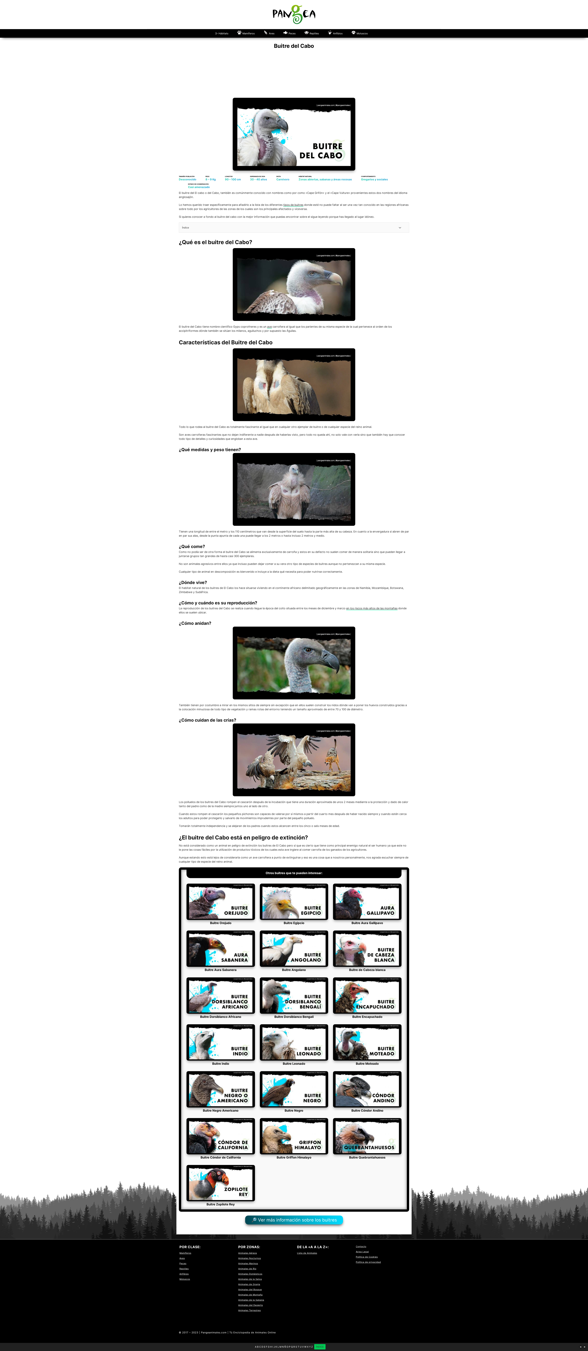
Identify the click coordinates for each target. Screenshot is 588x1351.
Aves (271, 33)
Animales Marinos (248, 1263)
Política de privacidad (368, 1262)
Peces (292, 33)
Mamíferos (248, 33)
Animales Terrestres (249, 1310)
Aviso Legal (362, 1251)
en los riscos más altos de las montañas (372, 608)
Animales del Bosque (250, 1289)
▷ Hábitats (221, 33)
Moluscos (362, 33)
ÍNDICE (320, 1346)
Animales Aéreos (247, 1253)
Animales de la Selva (250, 1279)
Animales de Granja (249, 1284)
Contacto (361, 1246)
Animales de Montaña (250, 1294)
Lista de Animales (307, 1253)
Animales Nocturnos (249, 1258)
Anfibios (338, 33)
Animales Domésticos (250, 1274)
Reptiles (314, 33)
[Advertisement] (294, 74)
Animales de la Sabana (251, 1300)
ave (269, 326)
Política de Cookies (367, 1257)
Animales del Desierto (250, 1305)
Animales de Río (247, 1268)
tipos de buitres (293, 204)
